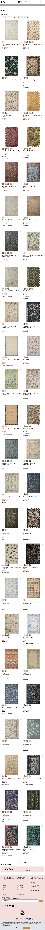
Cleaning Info (19, 892)
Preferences (18, 927)
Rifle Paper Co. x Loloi (6, 45)
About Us (4, 885)
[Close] (43, 922)
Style (14, 17)
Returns (4, 892)
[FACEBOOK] (5, 906)
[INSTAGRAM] (3, 906)
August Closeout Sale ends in (26, 5)
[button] (43, 1)
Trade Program (5, 894)
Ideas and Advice (20, 887)
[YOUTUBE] (10, 906)
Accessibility (19, 883)
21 (25, 862)
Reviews (4, 887)
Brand (25, 17)
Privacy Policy (25, 903)
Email (36, 890)
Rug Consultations (20, 894)
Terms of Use (31, 903)
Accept (26, 927)
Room (19, 17)
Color (9, 17)
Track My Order (5, 883)
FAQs (4, 889)
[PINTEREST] (7, 906)
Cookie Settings (20, 885)
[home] (22, 2)
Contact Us (33, 882)
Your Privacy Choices (31, 920)
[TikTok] (13, 906)
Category (2, 17)
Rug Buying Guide (20, 889)
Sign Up (40, 900)
